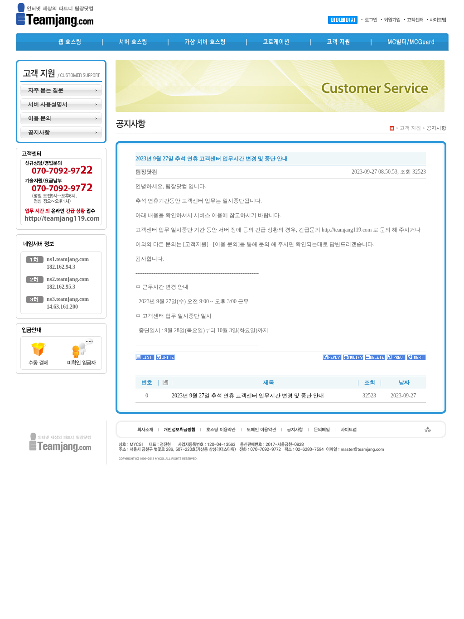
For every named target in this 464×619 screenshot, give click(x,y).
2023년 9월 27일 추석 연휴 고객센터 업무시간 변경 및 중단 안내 (248, 395)
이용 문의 (39, 118)
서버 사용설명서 (48, 104)
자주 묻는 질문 (45, 90)
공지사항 (39, 132)
